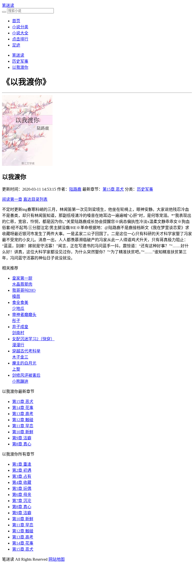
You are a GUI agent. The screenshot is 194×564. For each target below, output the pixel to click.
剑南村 (18, 333)
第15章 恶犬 (113, 189)
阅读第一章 (12, 199)
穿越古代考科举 (26, 351)
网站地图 (56, 559)
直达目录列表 (35, 199)
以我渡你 (20, 67)
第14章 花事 (22, 407)
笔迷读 (8, 5)
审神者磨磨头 (24, 314)
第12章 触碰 (22, 420)
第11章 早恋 (22, 426)
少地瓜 (18, 308)
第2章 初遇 (21, 470)
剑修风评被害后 (26, 375)
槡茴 (16, 296)
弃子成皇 (20, 327)
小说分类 (20, 27)
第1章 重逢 (21, 464)
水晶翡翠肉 (22, 284)
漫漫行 (18, 345)
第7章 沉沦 (21, 501)
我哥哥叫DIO (24, 290)
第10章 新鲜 (22, 432)
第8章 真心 (21, 444)
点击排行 (20, 39)
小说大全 (20, 33)
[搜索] (4, 12)
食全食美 (20, 302)
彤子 (16, 321)
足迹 (16, 45)
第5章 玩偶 (21, 488)
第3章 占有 (21, 476)
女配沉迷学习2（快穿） (33, 339)
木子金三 (20, 357)
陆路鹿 (75, 189)
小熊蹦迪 (20, 381)
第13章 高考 (22, 414)
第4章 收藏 (21, 482)
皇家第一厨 (22, 278)
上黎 (16, 369)
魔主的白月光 (24, 363)
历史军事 (20, 61)
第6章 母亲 (21, 494)
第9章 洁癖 (21, 438)
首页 (16, 21)
